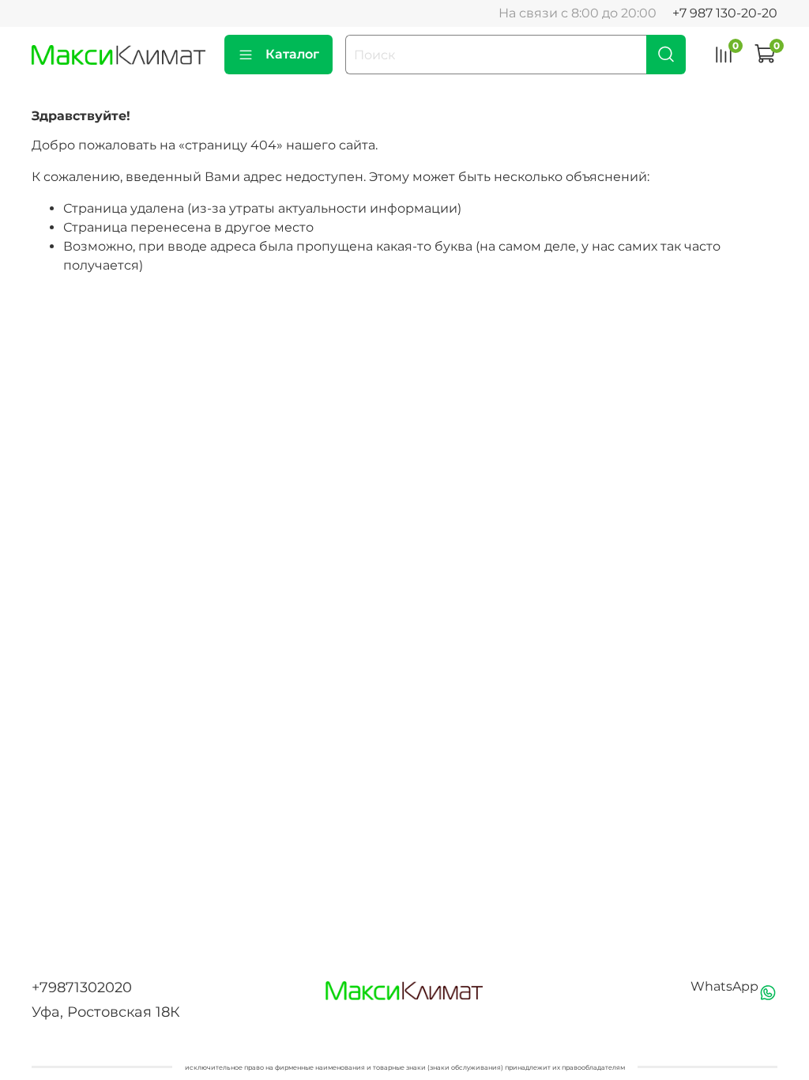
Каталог (292, 54)
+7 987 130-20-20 (724, 13)
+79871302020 (82, 987)
